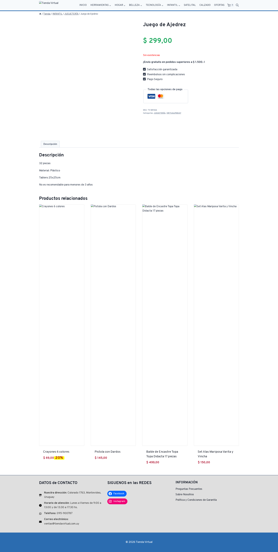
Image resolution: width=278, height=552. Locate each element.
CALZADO (205, 5)
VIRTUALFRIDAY (174, 113)
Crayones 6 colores (56, 452)
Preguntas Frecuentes (189, 489)
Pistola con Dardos (107, 452)
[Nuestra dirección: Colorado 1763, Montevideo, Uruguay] (70, 495)
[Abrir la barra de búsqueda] (237, 5)
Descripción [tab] (50, 144)
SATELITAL (190, 5)
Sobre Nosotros (185, 494)
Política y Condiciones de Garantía (196, 500)
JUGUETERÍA (160, 113)
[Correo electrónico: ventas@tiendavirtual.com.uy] (70, 521)
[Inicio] (40, 14)
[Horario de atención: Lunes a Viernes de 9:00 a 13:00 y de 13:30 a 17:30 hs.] (70, 505)
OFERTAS (219, 5)
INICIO (83, 5)
